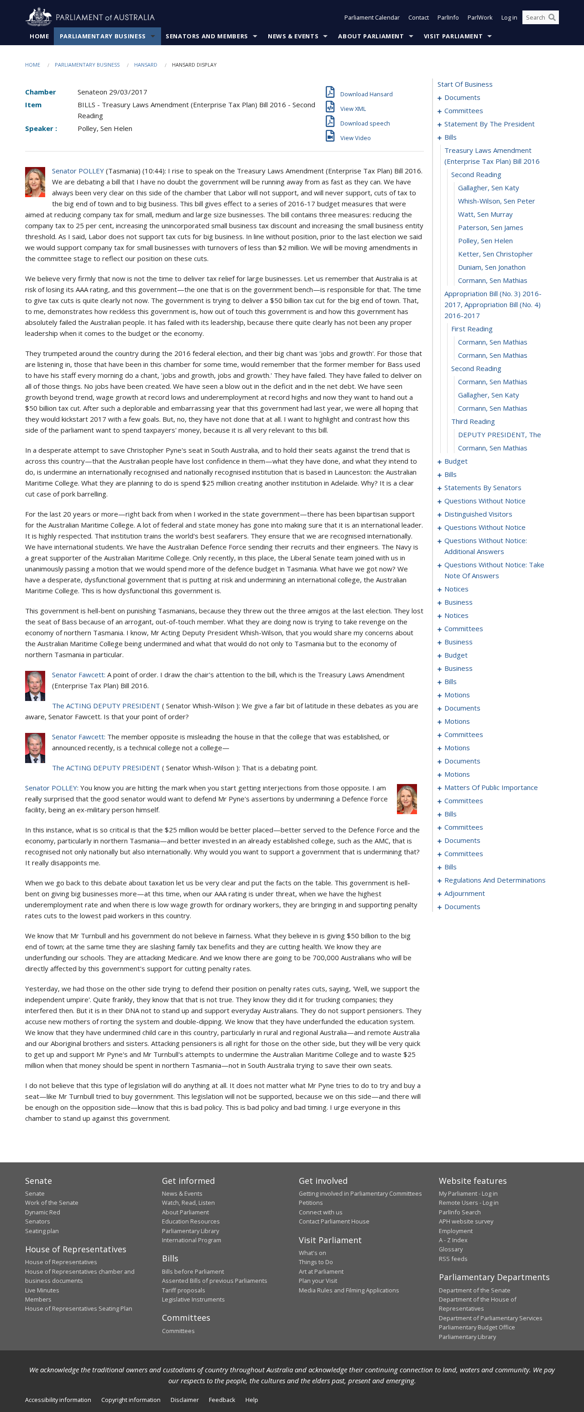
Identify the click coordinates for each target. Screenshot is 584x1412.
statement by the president (489, 123)
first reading (472, 328)
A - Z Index (453, 1240)
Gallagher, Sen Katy (488, 187)
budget (456, 460)
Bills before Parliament (193, 1271)
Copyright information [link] (131, 1400)
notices (456, 588)
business (458, 602)
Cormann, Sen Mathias (492, 280)
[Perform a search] (552, 17)
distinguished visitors (478, 513)
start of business (465, 84)
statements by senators (482, 487)
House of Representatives (61, 1262)
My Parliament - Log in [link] (468, 1193)
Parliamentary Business (103, 36)
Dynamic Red (42, 1212)
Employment (456, 1231)
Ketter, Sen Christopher (495, 253)
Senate (35, 1193)
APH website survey (466, 1221)
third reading (473, 421)
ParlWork (480, 17)
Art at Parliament (321, 1271)
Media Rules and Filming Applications (349, 1290)
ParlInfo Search (460, 1212)
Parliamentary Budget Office (477, 1327)
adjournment (464, 893)
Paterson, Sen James (490, 227)
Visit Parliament (453, 36)
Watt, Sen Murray (485, 214)
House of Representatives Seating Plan (78, 1308)
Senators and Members (207, 36)
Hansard (145, 64)
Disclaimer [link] (185, 1400)
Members (38, 1299)
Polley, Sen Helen (485, 240)
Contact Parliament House (334, 1221)
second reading (476, 174)
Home (39, 36)
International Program (191, 1240)
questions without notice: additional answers (485, 546)
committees (463, 110)
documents (462, 97)
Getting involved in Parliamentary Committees (360, 1193)
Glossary (451, 1249)
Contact (418, 17)
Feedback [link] (222, 1400)
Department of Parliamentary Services (490, 1318)
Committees (178, 1331)
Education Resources (191, 1221)
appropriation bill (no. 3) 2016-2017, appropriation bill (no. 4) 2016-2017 (493, 304)
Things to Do (316, 1262)
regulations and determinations (495, 879)
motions (457, 694)
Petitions (311, 1202)
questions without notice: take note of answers (494, 570)
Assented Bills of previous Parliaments (214, 1280)
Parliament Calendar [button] (372, 17)
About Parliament (371, 36)
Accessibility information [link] (58, 1400)
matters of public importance (491, 787)
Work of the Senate (51, 1202)
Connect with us (321, 1212)
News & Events (293, 36)
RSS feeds (453, 1259)
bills (450, 136)
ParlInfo (448, 17)
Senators (37, 1221)
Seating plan (42, 1231)
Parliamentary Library (190, 1231)
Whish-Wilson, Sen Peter (496, 200)
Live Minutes (42, 1290)
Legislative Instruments (193, 1299)
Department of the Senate (475, 1290)
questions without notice (485, 500)
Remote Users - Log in (469, 1202)
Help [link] (251, 1400)
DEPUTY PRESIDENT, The (499, 434)
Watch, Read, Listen (188, 1202)
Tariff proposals (183, 1290)
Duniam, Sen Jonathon (492, 267)
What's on (312, 1253)
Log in (509, 17)
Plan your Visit (318, 1280)
